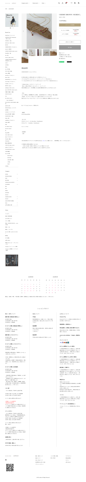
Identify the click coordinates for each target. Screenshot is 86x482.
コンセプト (7, 213)
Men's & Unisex (8, 155)
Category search (23, 3)
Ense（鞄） (7, 55)
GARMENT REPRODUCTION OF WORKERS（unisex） (10, 60)
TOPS (6, 178)
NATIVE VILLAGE (8, 94)
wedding (7, 161)
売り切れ (70, 47)
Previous (23, 31)
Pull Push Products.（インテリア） (10, 107)
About (43, 3)
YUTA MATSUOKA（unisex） (10, 149)
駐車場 (6, 235)
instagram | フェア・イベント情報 (11, 246)
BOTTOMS (7, 180)
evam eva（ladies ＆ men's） (9, 57)
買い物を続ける (62, 58)
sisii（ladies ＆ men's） (8, 126)
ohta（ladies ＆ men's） (9, 98)
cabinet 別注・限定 (9, 159)
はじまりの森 (7, 153)
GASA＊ (6, 62)
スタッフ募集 (7, 220)
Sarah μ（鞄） (7, 118)
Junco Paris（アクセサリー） (10, 75)
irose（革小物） (7, 69)
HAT (6, 188)
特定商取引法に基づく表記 (64, 54)
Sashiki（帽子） (7, 122)
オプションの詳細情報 (70, 24)
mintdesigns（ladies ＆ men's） (10, 87)
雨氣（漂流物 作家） (8, 143)
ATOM (54, 458)
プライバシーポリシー (39, 464)
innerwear (6, 194)
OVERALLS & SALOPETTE (9, 182)
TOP (6, 8)
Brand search (35, 3)
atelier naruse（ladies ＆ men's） (10, 42)
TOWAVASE (7, 141)
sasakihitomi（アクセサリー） (10, 120)
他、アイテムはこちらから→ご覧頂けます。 (30, 105)
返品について (61, 52)
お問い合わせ (7, 240)
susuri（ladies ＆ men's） (9, 134)
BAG (6, 186)
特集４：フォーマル (9, 229)
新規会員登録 (68, 458)
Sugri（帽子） (7, 132)
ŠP (5, 130)
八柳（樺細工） (8, 151)
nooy (6, 96)
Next (55, 31)
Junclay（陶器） (8, 73)
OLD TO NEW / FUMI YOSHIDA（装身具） (11, 103)
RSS (51, 458)
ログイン (67, 460)
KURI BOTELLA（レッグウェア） (11, 79)
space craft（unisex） (8, 128)
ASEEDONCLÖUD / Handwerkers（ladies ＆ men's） (10, 38)
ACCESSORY (11, 8)
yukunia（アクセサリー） (9, 147)
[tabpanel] (11, 20)
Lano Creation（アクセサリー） (10, 81)
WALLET (6, 198)
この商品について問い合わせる (65, 56)
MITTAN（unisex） (8, 85)
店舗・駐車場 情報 (8, 216)
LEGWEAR (7, 192)
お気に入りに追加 (69, 41)
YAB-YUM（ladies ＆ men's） (10, 145)
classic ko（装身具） (8, 49)
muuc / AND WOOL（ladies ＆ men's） (11, 89)
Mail (71, 2)
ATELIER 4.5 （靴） (8, 40)
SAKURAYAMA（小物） (9, 116)
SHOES (6, 190)
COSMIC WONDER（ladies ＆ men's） (11, 51)
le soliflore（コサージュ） (9, 83)
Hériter (6, 67)
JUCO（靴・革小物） (8, 71)
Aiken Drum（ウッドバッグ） (10, 35)
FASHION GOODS (8, 196)
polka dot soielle (7, 105)
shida (6, 124)
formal (7, 163)
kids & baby (8, 157)
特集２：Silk (7, 227)
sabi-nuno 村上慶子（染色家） (10, 114)
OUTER (6, 174)
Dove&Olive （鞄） (8, 53)
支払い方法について (39, 460)
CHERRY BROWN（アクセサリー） (11, 47)
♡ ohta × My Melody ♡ (9, 100)
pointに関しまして (8, 218)
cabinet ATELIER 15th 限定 (9, 200)
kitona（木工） (7, 77)
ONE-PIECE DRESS (8, 176)
